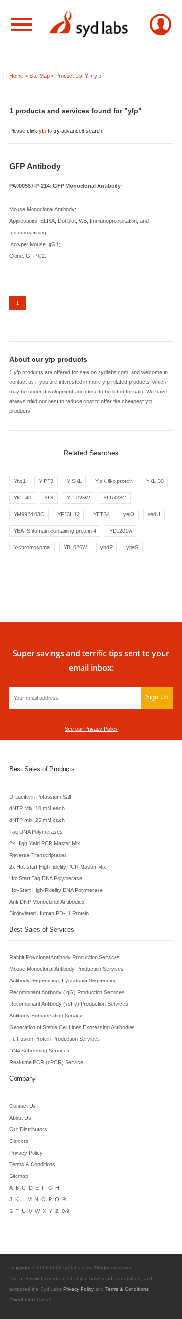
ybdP (106, 547)
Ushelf (44, 1299)
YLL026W (78, 497)
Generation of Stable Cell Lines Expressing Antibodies (72, 1027)
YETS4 (101, 514)
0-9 (65, 1211)
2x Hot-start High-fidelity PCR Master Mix (57, 867)
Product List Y (71, 76)
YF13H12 (68, 514)
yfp (42, 131)
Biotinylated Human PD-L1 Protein (49, 913)
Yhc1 (20, 481)
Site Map (39, 76)
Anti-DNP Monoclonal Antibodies (46, 902)
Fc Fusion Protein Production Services (54, 1039)
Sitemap (18, 1176)
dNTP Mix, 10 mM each (37, 808)
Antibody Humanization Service (46, 1015)
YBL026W (75, 547)
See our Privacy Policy (91, 728)
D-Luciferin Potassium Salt (40, 797)
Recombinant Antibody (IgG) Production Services (67, 992)
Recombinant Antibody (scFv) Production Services (68, 1004)
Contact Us (22, 1106)
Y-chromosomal (32, 547)
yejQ (128, 514)
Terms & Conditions (32, 1164)
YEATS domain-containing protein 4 (55, 531)
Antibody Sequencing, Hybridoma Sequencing (62, 980)
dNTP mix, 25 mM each (37, 820)
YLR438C (114, 497)
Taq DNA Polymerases (36, 832)
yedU (154, 514)
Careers (19, 1141)
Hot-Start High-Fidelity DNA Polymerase (56, 890)
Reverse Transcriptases (38, 855)
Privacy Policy (26, 1153)
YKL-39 (155, 481)
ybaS (132, 547)
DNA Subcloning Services (39, 1050)
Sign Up (157, 697)
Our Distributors (28, 1129)
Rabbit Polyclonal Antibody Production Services (64, 957)
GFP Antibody (35, 166)
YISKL (74, 481)
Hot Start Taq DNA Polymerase (45, 878)
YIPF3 (46, 481)
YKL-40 (22, 497)
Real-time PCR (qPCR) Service (46, 1062)
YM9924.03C (29, 514)
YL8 (48, 497)
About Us (20, 1118)
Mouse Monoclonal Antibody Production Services (66, 969)
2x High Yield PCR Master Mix (44, 843)
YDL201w (120, 531)
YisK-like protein (114, 481)
